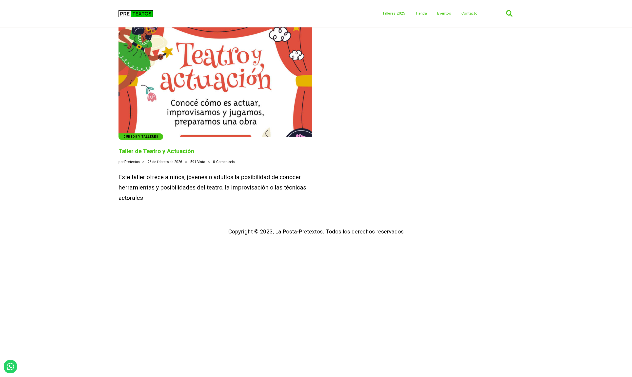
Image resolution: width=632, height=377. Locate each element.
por (129, 162)
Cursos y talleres (140, 136)
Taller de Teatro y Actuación (156, 151)
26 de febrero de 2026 (165, 162)
